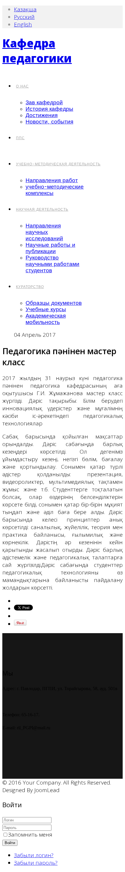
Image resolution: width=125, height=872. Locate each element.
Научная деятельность (42, 209)
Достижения (42, 115)
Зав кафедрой (44, 102)
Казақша (25, 9)
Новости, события (49, 122)
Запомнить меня (30, 834)
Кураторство (30, 287)
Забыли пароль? (36, 862)
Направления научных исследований (44, 232)
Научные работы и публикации (50, 248)
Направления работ (52, 180)
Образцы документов (54, 303)
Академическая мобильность (46, 319)
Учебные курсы (46, 309)
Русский (24, 17)
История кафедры (49, 109)
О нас (22, 86)
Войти (10, 843)
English (23, 24)
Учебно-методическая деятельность (58, 164)
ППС (20, 138)
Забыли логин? (33, 855)
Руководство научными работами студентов (52, 264)
